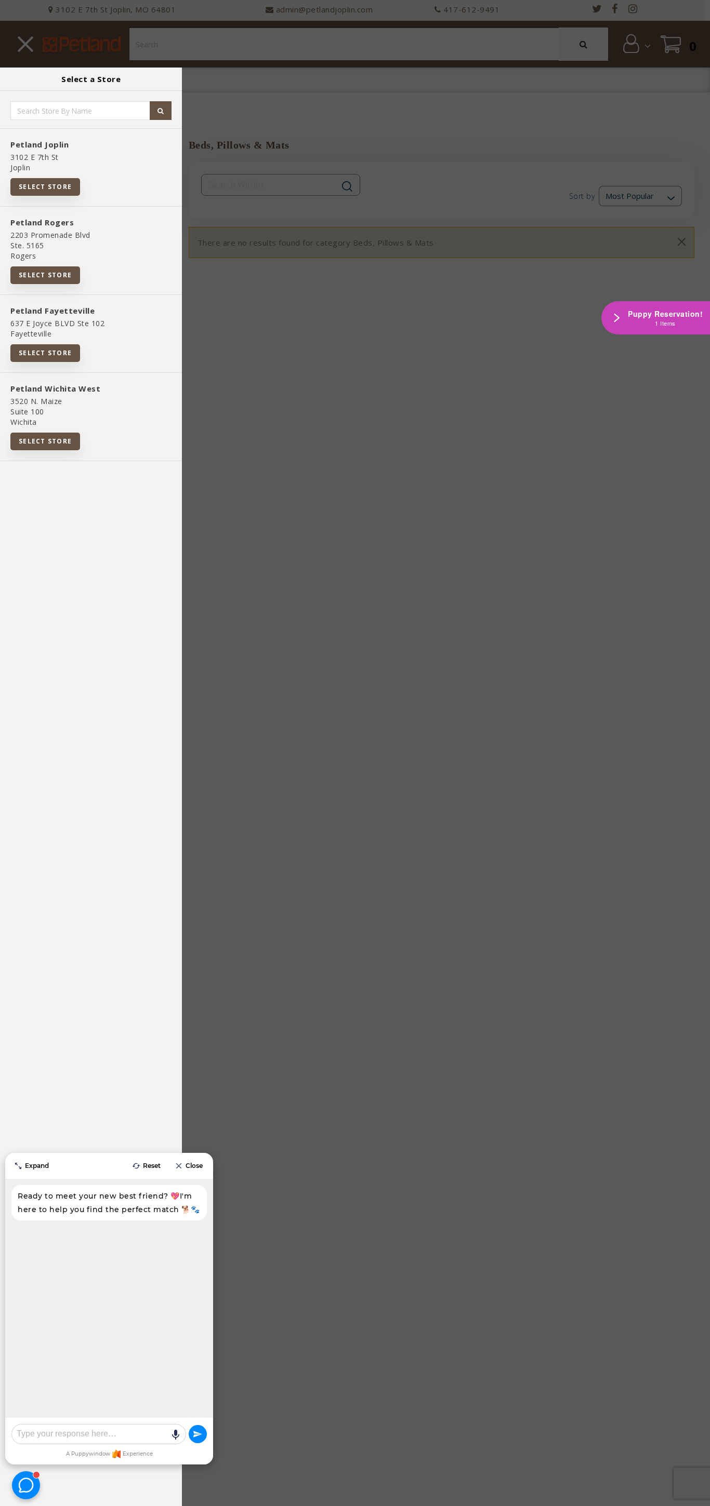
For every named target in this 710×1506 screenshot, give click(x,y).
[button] (692, 1494)
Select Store (45, 186)
